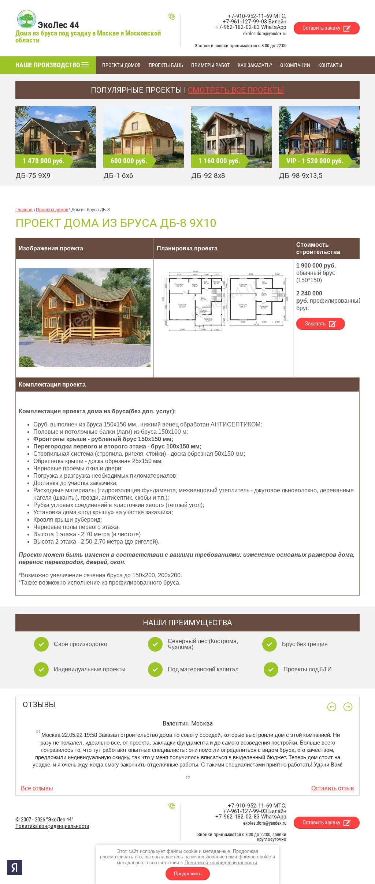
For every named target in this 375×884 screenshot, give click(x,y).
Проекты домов (52, 209)
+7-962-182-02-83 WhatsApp (250, 27)
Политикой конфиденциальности (221, 862)
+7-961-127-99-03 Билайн (254, 21)
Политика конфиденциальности (52, 826)
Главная (24, 209)
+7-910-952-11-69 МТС (256, 16)
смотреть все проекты (236, 90)
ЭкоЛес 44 (58, 24)
